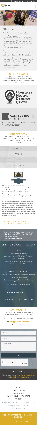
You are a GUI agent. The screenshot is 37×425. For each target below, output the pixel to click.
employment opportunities (20, 377)
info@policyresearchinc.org (12, 238)
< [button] (2, 13)
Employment (18, 1)
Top (18, 384)
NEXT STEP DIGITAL (21, 421)
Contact (32, 1)
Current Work (18, 390)
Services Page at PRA (12, 234)
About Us (18, 387)
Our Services (18, 393)
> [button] (34, 13)
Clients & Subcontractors (18, 396)
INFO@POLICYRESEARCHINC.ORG (20, 406)
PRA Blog (18, 399)
